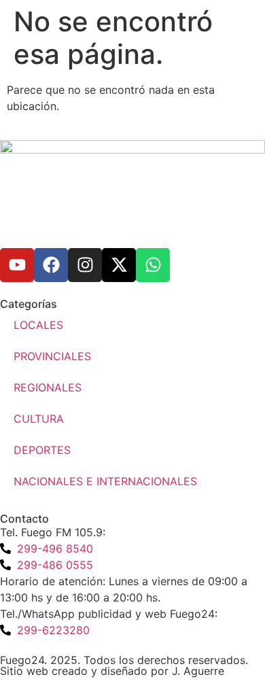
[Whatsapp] (153, 265)
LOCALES (38, 325)
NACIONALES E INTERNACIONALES (105, 481)
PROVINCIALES (52, 356)
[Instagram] (85, 265)
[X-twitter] (119, 265)
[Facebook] (51, 265)
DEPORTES (42, 450)
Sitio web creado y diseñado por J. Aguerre (112, 671)
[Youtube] (17, 265)
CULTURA (39, 418)
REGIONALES (48, 387)
